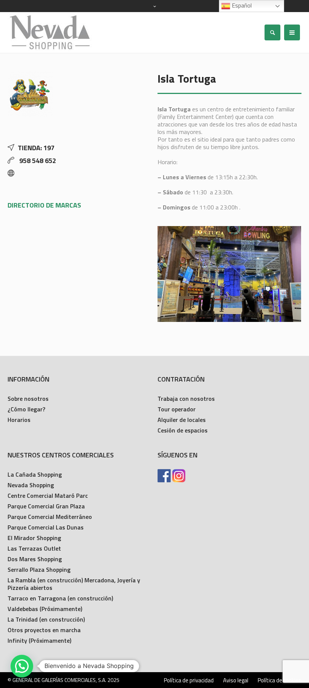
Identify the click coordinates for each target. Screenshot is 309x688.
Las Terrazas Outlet (34, 548)
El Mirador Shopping (34, 537)
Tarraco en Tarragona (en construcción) (60, 598)
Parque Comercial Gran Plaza (46, 506)
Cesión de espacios (183, 430)
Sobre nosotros (28, 398)
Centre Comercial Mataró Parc (48, 495)
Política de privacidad (189, 680)
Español (241, 5)
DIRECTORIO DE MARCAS (44, 205)
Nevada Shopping (31, 484)
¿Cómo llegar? (26, 409)
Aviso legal (235, 680)
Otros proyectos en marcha (44, 629)
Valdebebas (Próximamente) (45, 608)
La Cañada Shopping (35, 474)
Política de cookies (279, 680)
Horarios (19, 419)
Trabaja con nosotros (186, 398)
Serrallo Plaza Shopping (39, 569)
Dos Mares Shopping (35, 558)
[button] (22, 666)
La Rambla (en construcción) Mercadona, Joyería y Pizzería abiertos (74, 584)
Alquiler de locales (182, 419)
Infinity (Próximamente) (39, 640)
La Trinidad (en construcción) (46, 619)
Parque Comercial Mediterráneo (50, 516)
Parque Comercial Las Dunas (46, 527)
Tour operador (177, 409)
